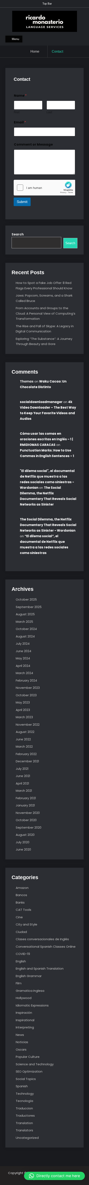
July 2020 (22, 842)
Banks (20, 902)
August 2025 (25, 614)
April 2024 (23, 666)
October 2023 (26, 695)
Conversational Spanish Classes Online (46, 946)
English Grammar (29, 976)
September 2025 (29, 607)
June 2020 (23, 849)
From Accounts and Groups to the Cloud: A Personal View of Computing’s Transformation (45, 313)
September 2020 (28, 827)
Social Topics (26, 1079)
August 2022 (25, 732)
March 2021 (24, 790)
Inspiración (24, 1012)
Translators (24, 1130)
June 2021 (23, 776)
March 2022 (24, 746)
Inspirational (25, 1020)
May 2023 (23, 702)
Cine (19, 917)
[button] (54, 1176)
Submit (22, 202)
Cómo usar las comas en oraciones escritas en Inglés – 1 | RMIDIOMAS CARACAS (46, 439)
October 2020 (26, 820)
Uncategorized (27, 1138)
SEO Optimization (29, 1071)
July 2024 (23, 643)
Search (18, 234)
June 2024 (23, 651)
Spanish (22, 1086)
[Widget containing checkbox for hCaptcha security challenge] (44, 187)
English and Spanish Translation (40, 968)
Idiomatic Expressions (32, 1005)
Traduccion (24, 1108)
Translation (24, 1123)
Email (20, 122)
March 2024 (24, 673)
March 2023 (24, 717)
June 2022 (23, 739)
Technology (25, 1093)
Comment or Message (33, 144)
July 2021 (22, 768)
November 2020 (28, 813)
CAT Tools (23, 909)
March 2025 (24, 621)
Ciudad (21, 932)
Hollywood (23, 998)
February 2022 (26, 754)
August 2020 (25, 835)
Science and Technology (35, 1064)
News (20, 1035)
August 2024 (25, 636)
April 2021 (22, 783)
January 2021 (25, 805)
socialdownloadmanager (41, 402)
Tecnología (24, 1101)
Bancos (21, 895)
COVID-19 (23, 954)
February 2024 (26, 680)
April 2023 (23, 710)
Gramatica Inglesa (30, 990)
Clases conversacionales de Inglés (42, 939)
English (21, 961)
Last (49, 112)
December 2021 (27, 761)
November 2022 (28, 724)
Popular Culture (28, 1057)
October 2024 (26, 629)
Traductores (25, 1115)
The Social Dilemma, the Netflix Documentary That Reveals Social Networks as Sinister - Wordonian (48, 525)
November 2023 (28, 687)
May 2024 (23, 658)
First (17, 112)
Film (19, 983)
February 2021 (26, 798)
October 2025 (26, 599)
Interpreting (25, 1027)
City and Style (26, 924)
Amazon (22, 888)
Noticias (22, 1042)
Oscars (21, 1049)
